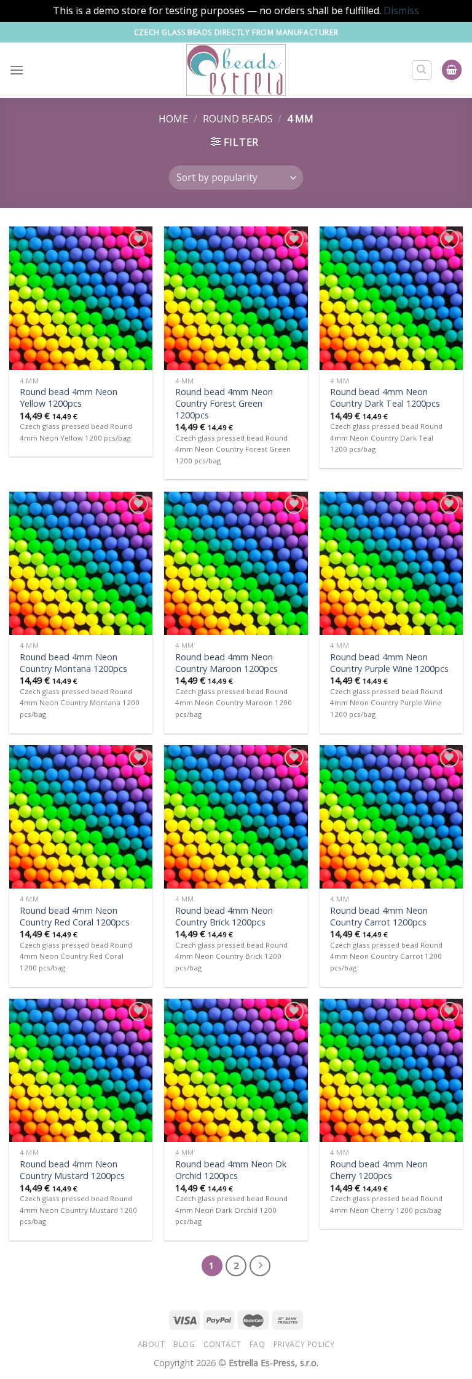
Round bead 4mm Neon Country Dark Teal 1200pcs (385, 397)
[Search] (422, 70)
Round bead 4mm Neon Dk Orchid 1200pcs (230, 1170)
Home (173, 119)
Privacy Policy (304, 1344)
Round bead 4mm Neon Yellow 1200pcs (68, 397)
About (151, 1344)
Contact (222, 1344)
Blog (184, 1344)
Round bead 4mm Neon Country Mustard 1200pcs (72, 1170)
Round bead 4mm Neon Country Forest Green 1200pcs (224, 403)
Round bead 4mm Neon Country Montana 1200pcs (73, 663)
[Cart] (452, 70)
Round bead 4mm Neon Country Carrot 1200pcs (379, 916)
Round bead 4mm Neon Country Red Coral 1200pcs (75, 916)
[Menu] (16, 70)
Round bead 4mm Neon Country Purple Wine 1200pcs (389, 663)
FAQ (258, 1344)
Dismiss (401, 10)
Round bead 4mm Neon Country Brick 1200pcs (224, 916)
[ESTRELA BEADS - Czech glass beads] (236, 70)
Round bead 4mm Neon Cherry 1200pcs (379, 1170)
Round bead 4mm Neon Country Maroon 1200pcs (226, 663)
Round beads (238, 119)
